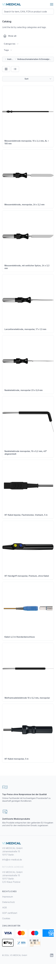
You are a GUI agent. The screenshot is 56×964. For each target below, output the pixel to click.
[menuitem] (28, 896)
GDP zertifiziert (9, 913)
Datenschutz (8, 902)
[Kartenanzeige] (6, 69)
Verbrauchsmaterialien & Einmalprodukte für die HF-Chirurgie (34, 59)
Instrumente (10, 59)
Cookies (6, 918)
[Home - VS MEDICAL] (11, 4)
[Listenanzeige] (15, 69)
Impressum (7, 896)
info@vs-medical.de (12, 859)
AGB (4, 907)
